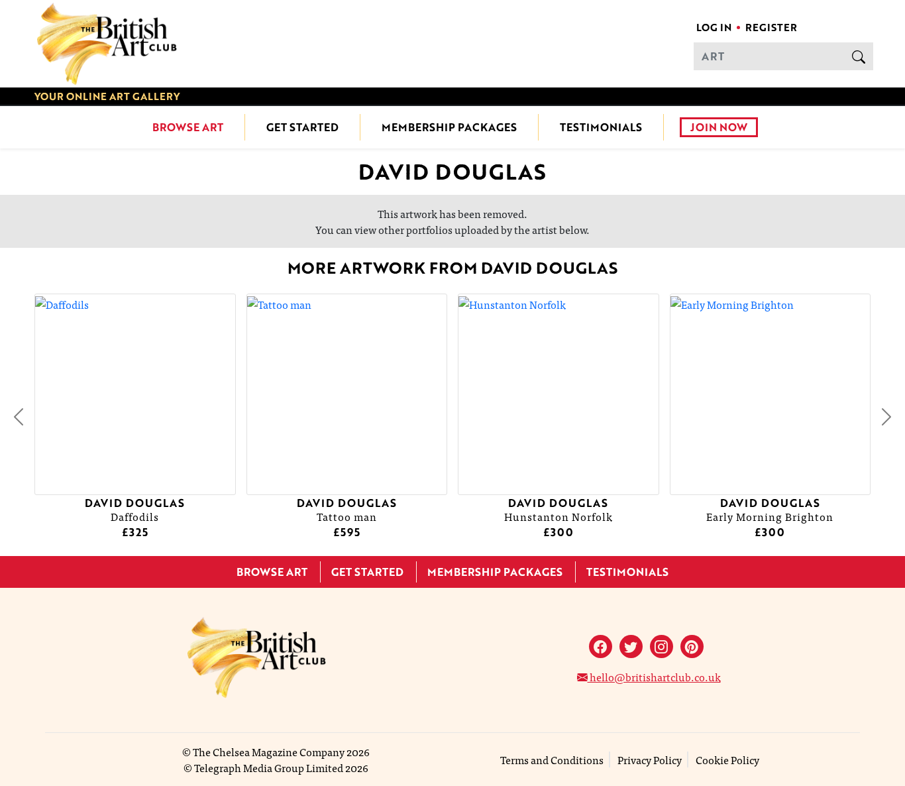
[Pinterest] (692, 646)
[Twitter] (631, 646)
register (771, 27)
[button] (18, 416)
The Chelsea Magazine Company (269, 751)
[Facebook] (600, 646)
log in (713, 27)
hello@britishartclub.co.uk (654, 676)
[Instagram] (661, 646)
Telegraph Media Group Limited (268, 767)
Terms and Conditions (552, 759)
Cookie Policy (727, 759)
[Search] (858, 56)
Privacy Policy (649, 759)
